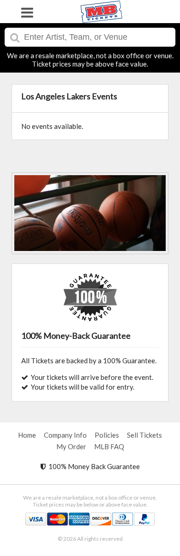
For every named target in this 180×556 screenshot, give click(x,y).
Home (27, 435)
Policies (107, 435)
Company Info (65, 435)
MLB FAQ (109, 446)
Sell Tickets (144, 435)
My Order (71, 446)
